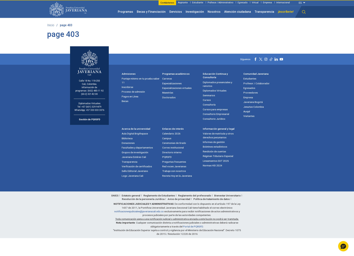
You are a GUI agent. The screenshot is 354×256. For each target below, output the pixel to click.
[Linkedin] (276, 59)
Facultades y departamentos (137, 147)
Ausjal (246, 111)
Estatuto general (131, 195)
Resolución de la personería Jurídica (143, 199)
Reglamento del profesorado (194, 195)
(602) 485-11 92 (96, 90)
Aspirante (183, 2)
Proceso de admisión (133, 91)
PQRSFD (167, 156)
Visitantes (248, 116)
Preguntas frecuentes (174, 161)
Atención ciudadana (237, 11)
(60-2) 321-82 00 (89, 94)
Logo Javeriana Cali (132, 175)
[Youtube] (281, 59)
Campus (166, 138)
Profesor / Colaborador (256, 83)
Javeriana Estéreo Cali (134, 156)
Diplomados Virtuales (214, 90)
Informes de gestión (214, 142)
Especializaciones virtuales (177, 88)
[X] (260, 59)
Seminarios (209, 95)
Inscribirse (127, 87)
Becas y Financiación (151, 11)
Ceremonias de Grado (174, 142)
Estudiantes (249, 78)
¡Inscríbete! (286, 11)
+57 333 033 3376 (95, 110)
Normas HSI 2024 (212, 165)
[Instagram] (266, 59)
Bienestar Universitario (227, 195)
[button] (304, 12)
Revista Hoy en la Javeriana (177, 175)
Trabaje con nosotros (174, 170)
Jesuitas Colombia (253, 106)
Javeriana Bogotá (253, 102)
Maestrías (167, 92)
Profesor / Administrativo (220, 2)
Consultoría (209, 104)
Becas (125, 101)
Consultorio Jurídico (214, 118)
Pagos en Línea (130, 96)
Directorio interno (172, 152)
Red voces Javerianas (174, 166)
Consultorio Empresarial (216, 114)
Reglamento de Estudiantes (159, 195)
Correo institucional (173, 147)
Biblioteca (127, 138)
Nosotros (214, 11)
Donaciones (128, 142)
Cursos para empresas (215, 109)
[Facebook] (255, 59)
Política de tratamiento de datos (211, 199)
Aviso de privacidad (179, 199)
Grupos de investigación (135, 152)
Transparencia (264, 11)
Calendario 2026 (171, 133)
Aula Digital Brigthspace (135, 133)
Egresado (242, 2)
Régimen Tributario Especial (218, 156)
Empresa (267, 2)
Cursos (207, 99)
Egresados (249, 88)
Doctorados (169, 97)
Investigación (195, 11)
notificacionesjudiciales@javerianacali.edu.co (139, 211)
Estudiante (197, 2)
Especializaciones (172, 83)
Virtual (255, 2)
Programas (125, 11)
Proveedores (250, 92)
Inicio (50, 25)
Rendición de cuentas (214, 151)
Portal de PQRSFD (193, 226)
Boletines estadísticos (215, 146)
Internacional (283, 2)
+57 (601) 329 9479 (91, 106)
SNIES (115, 195)
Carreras (167, 78)
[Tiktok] (271, 59)
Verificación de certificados (137, 166)
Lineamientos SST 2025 (216, 160)
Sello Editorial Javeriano (135, 170)
